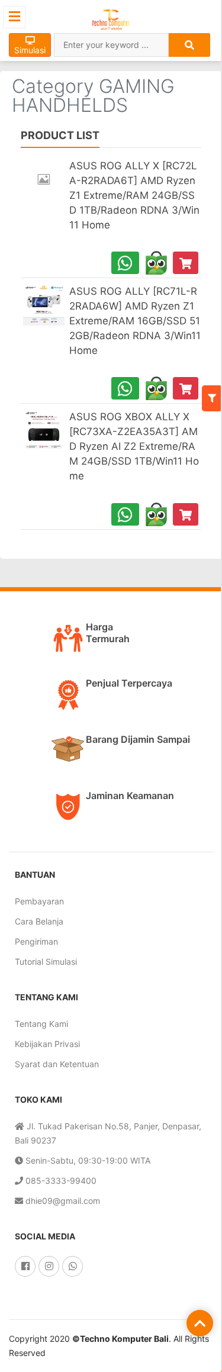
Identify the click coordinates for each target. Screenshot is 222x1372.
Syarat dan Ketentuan (57, 1064)
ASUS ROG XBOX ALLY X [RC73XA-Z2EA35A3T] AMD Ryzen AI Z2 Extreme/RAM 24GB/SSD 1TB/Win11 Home (134, 446)
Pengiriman (36, 941)
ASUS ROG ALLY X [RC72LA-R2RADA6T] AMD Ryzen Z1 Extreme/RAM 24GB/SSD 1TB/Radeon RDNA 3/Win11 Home (134, 195)
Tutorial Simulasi (46, 961)
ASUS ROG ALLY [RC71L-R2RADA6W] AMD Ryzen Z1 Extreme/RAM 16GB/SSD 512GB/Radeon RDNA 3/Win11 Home (135, 320)
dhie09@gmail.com (61, 1201)
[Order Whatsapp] (125, 263)
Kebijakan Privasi (47, 1044)
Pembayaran (39, 901)
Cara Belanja (39, 921)
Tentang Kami (41, 1024)
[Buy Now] (185, 263)
